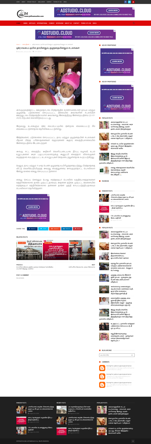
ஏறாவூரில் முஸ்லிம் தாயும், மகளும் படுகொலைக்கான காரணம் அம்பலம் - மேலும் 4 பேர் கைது (122, 267)
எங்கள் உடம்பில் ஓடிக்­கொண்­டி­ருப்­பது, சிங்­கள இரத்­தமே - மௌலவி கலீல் (122, 146)
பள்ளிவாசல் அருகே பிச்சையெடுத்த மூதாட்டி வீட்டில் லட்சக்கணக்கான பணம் (122, 197)
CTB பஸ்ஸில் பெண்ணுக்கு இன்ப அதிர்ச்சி (82, 255)
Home (18, 23)
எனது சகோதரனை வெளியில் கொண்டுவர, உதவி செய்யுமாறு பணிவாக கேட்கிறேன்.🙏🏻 (123, 171)
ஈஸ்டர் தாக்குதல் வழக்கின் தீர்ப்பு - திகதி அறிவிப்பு (56, 255)
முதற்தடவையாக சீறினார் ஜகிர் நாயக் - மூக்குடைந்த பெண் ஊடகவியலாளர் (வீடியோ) (121, 278)
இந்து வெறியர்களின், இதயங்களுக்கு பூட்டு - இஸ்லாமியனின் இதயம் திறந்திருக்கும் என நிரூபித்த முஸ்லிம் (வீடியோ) (115, 158)
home (18, 2)
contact (49, 2)
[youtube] (133, 2)
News (25, 23)
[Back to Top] (133, 441)
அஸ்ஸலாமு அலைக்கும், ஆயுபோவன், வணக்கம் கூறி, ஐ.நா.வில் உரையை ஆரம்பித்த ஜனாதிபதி (122, 290)
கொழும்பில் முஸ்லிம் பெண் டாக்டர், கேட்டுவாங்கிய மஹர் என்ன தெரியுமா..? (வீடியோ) (122, 136)
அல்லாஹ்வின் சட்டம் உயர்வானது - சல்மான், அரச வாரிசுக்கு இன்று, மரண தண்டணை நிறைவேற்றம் (122, 125)
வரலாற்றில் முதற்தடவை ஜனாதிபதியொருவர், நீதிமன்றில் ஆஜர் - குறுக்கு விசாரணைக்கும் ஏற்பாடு (121, 301)
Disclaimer (41, 2)
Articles (32, 23)
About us (68, 23)
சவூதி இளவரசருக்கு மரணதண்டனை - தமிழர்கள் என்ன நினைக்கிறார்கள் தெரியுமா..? (122, 337)
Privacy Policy (31, 2)
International (42, 23)
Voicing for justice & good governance (118, 366)
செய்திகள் (25, 44)
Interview (59, 23)
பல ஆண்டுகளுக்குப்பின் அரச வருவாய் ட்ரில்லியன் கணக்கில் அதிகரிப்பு (29, 254)
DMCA (65, 2)
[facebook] (125, 2)
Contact (76, 23)
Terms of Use (57, 2)
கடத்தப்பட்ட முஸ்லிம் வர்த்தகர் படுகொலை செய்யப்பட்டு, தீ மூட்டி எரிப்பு (123, 326)
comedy (51, 23)
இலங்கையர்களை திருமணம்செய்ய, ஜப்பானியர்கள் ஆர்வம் (120, 255)
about (23, 2)
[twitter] (129, 2)
